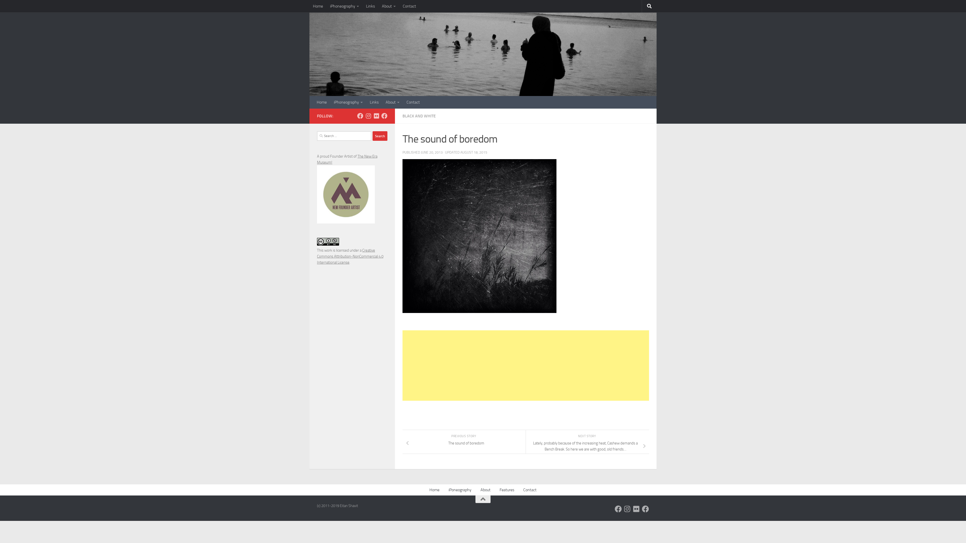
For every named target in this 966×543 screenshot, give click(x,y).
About (387, 6)
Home (318, 6)
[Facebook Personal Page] (360, 116)
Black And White (419, 116)
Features (507, 489)
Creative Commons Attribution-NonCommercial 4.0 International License (350, 256)
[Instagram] (368, 116)
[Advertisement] (526, 365)
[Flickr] (376, 116)
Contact (409, 6)
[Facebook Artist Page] (384, 116)
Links (370, 6)
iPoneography (460, 489)
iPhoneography (342, 6)
